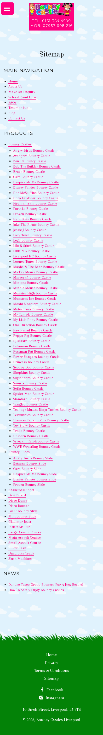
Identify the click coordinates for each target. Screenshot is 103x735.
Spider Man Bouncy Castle (33, 394)
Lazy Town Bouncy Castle (32, 235)
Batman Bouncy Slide (29, 463)
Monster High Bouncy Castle (35, 293)
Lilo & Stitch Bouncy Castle (33, 245)
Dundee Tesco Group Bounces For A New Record (45, 584)
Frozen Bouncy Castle (30, 214)
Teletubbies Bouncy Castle (33, 415)
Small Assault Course (24, 543)
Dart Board (17, 495)
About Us (15, 86)
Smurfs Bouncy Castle (30, 383)
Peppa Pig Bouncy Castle (32, 335)
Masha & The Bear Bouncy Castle (39, 267)
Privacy (51, 662)
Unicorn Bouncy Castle (31, 436)
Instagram (54, 697)
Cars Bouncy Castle (28, 177)
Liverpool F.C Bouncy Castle (34, 256)
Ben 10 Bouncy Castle (29, 161)
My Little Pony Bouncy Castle (35, 320)
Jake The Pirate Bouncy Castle (36, 224)
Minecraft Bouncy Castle (32, 277)
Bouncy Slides (19, 452)
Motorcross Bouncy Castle (33, 309)
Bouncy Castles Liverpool (58, 719)
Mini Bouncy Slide (22, 516)
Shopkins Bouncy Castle (31, 372)
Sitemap (51, 678)
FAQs (12, 102)
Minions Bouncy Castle (31, 282)
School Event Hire (22, 97)
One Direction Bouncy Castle (35, 325)
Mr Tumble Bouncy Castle (33, 314)
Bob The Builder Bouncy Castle (37, 166)
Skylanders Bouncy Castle (33, 378)
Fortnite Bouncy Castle (30, 208)
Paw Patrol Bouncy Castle (32, 330)
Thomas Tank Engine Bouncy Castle (41, 420)
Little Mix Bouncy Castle (31, 251)
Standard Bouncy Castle (31, 399)
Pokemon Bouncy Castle (32, 346)
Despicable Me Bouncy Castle (36, 182)
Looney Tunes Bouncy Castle (35, 261)
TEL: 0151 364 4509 (51, 21)
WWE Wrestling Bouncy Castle (37, 446)
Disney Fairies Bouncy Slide (34, 479)
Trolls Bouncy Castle (29, 431)
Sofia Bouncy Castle (28, 388)
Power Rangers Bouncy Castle (36, 357)
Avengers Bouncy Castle (31, 156)
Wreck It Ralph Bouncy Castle (36, 441)
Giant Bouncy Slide (22, 511)
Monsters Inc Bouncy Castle (35, 298)
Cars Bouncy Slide (27, 469)
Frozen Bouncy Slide (29, 484)
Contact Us (16, 118)
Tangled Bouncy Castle (30, 404)
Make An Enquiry (21, 92)
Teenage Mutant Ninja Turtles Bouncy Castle (47, 409)
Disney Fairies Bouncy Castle (35, 187)
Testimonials (18, 108)
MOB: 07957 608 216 (51, 26)
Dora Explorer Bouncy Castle (35, 198)
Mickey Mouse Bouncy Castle (35, 272)
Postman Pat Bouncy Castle (34, 351)
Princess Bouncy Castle (31, 362)
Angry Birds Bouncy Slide (33, 458)
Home (13, 81)
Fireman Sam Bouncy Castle (35, 203)
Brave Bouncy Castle (29, 171)
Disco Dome (17, 500)
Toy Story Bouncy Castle (31, 425)
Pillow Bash (17, 548)
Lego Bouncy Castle (28, 240)
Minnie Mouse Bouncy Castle (35, 288)
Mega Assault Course (24, 537)
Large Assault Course (24, 532)
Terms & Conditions (51, 670)
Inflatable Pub (19, 527)
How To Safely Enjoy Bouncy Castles (36, 590)
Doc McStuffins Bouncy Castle (36, 193)
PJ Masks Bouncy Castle (31, 341)
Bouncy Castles (20, 144)
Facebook (54, 689)
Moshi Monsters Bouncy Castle (37, 304)
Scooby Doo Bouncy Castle (33, 367)
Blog (11, 113)
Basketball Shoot (21, 490)
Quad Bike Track (21, 553)
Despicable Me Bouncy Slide (35, 474)
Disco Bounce (18, 506)
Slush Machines (20, 558)
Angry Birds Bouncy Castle (34, 150)
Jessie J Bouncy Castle (29, 230)
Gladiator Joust (19, 521)
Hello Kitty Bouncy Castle (32, 219)
